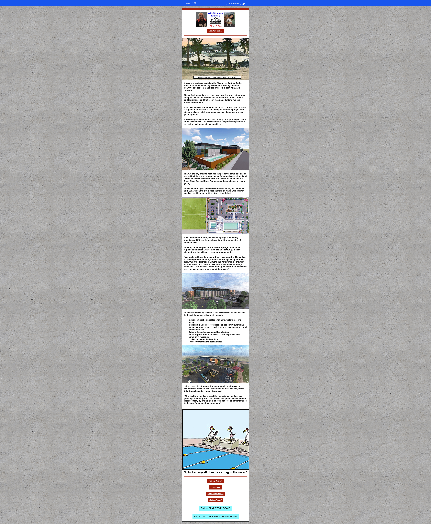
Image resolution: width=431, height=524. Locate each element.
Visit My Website (215, 481)
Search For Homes (215, 494)
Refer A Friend (215, 500)
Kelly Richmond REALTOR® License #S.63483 (215, 516)
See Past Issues (215, 31)
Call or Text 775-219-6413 (215, 508)
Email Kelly (215, 487)
